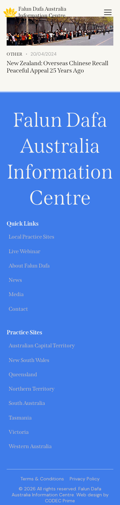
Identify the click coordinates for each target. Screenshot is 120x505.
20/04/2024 (44, 54)
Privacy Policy (85, 479)
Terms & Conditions (42, 479)
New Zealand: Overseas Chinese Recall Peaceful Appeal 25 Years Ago (57, 67)
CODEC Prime (60, 501)
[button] (108, 12)
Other (15, 54)
